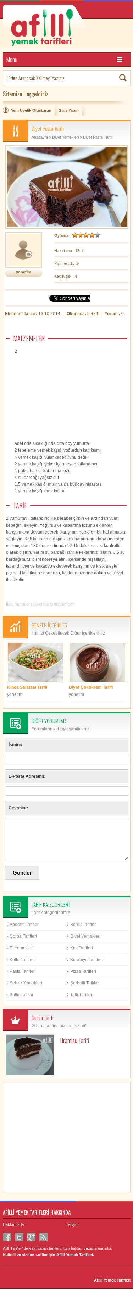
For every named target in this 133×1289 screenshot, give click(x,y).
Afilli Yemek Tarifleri (112, 1280)
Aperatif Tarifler (24, 924)
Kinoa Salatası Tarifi (27, 687)
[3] (86, 235)
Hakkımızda (13, 1224)
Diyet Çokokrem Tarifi (91, 687)
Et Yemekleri (22, 947)
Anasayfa (40, 137)
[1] (75, 235)
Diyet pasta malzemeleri (53, 604)
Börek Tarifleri (83, 924)
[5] (97, 235)
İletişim (72, 1224)
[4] (92, 235)
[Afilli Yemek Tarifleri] (67, 27)
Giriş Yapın (69, 110)
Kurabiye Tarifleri (86, 959)
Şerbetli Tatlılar (84, 983)
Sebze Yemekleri (26, 983)
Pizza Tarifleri (83, 971)
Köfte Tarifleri (22, 959)
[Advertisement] (74, 406)
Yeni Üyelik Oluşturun (31, 110)
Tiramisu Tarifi (74, 1040)
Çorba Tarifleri (23, 936)
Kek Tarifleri (81, 947)
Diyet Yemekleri (65, 137)
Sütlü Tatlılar (21, 994)
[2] (80, 235)
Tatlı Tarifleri (81, 994)
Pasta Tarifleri (23, 971)
